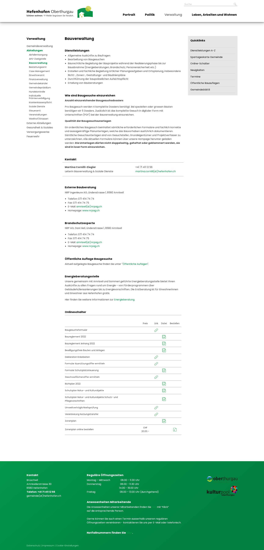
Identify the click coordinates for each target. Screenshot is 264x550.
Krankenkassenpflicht (40, 102)
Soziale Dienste (37, 106)
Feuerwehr (33, 136)
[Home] (50, 13)
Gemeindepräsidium (40, 87)
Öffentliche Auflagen (135, 264)
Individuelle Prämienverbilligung (39, 97)
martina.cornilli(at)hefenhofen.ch (155, 171)
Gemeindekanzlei (38, 83)
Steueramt (35, 110)
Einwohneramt (36, 75)
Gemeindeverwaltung (40, 46)
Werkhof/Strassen (38, 118)
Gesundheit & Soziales (40, 127)
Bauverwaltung (38, 62)
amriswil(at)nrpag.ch (89, 206)
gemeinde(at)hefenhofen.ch (44, 496)
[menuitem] (129, 14)
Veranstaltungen (38, 114)
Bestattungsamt (38, 67)
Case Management (39, 71)
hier (154, 507)
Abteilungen (35, 50)
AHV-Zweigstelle (37, 58)
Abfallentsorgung (38, 54)
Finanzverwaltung (38, 79)
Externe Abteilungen (39, 123)
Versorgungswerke (38, 132)
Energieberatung (124, 299)
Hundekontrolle (37, 91)
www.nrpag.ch (91, 210)
